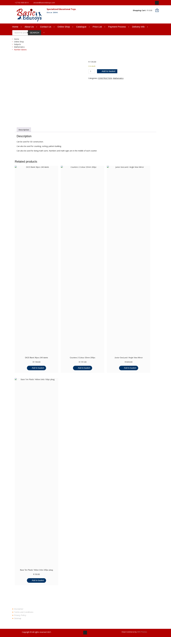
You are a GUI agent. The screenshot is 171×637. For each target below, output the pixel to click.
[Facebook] (157, 3)
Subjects (17, 44)
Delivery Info (138, 27)
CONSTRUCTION (105, 78)
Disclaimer (18, 609)
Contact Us (45, 27)
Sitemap (17, 618)
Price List (97, 27)
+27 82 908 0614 (21, 2)
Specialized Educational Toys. (61, 9)
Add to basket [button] (38, 368)
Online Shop (63, 27)
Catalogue (81, 27)
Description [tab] (24, 130)
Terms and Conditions (23, 612)
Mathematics (19, 47)
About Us (29, 27)
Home (15, 27)
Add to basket (108, 71)
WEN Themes (142, 632)
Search (34, 32)
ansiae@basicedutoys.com (44, 2)
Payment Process (117, 27)
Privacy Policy (20, 615)
